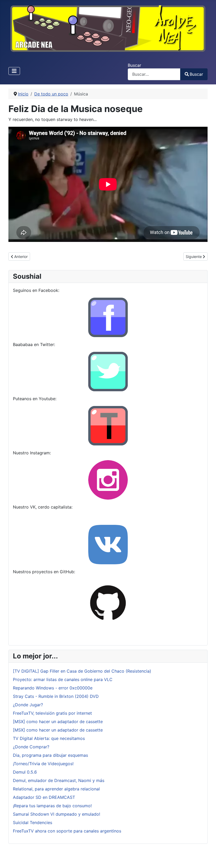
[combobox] (154, 74)
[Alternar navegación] (14, 71)
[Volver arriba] (207, 838)
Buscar (134, 65)
